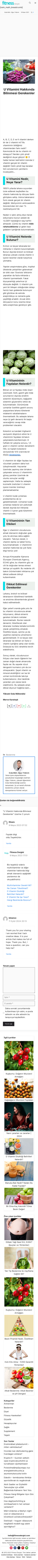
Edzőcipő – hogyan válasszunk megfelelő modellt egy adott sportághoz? (18, 1524)
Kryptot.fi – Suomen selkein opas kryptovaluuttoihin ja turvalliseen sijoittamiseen (16, 1461)
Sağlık (6, 1427)
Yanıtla (8, 843)
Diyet (6, 1411)
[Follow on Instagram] (11, 1547)
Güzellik (7, 1419)
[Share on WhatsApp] (24, 706)
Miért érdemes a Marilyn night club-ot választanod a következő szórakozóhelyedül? (18, 1514)
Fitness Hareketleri (12, 1415)
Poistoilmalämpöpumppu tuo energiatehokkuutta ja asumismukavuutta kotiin (17, 1471)
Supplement (9, 1431)
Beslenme (10, 755)
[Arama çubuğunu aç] (30, 3)
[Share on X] (9, 706)
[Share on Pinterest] (19, 706)
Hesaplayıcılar (10, 1423)
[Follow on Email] (26, 1547)
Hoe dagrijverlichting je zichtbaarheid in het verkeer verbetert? (17, 1504)
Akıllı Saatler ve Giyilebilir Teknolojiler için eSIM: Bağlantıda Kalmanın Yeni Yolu (17, 1487)
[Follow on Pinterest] (22, 1547)
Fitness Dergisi (16, 1552)
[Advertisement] (19, 36)
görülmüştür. (15, 455)
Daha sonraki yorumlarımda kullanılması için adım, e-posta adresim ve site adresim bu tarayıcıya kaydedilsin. (19, 1012)
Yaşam (7, 1435)
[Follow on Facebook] (15, 1547)
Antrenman (9, 1404)
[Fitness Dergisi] (10, 3)
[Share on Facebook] (14, 706)
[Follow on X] (18, 1547)
